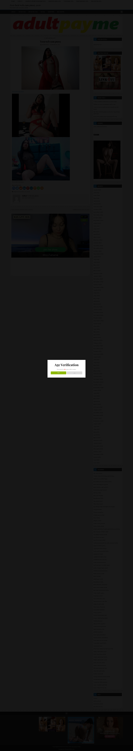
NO (74, 373)
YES (58, 373)
